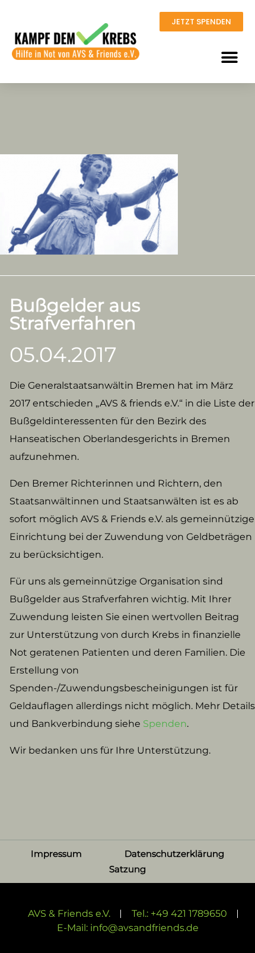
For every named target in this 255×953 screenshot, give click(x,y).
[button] (229, 57)
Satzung (127, 869)
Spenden (165, 723)
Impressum (56, 853)
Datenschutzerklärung (174, 853)
